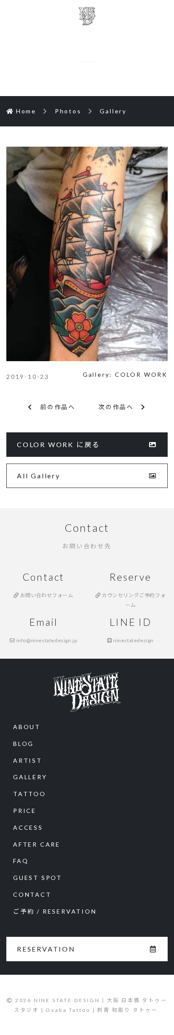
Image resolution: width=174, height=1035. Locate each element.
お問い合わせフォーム (46, 595)
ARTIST (27, 760)
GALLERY (30, 776)
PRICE (24, 810)
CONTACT (32, 894)
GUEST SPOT (37, 877)
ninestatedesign (133, 640)
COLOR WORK (141, 374)
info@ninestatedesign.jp (46, 640)
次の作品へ (119, 406)
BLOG (23, 743)
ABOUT (27, 726)
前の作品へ (54, 406)
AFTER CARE (36, 844)
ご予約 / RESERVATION (55, 911)
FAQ (20, 860)
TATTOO (29, 793)
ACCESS (28, 827)
